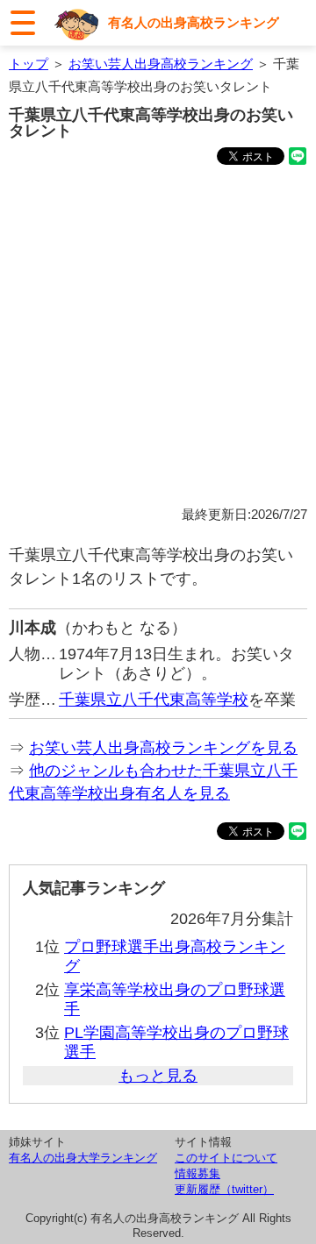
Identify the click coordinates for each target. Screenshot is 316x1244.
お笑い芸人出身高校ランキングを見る (163, 748)
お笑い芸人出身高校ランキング (160, 63)
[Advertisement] (158, 338)
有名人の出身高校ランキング (193, 22)
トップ (28, 63)
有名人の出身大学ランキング (83, 1157)
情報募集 (197, 1173)
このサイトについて (226, 1157)
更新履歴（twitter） (224, 1189)
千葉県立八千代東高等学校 (153, 699)
